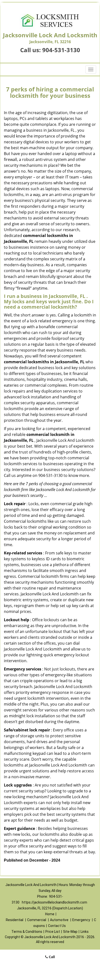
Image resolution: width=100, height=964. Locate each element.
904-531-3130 (61, 50)
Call (51, 956)
